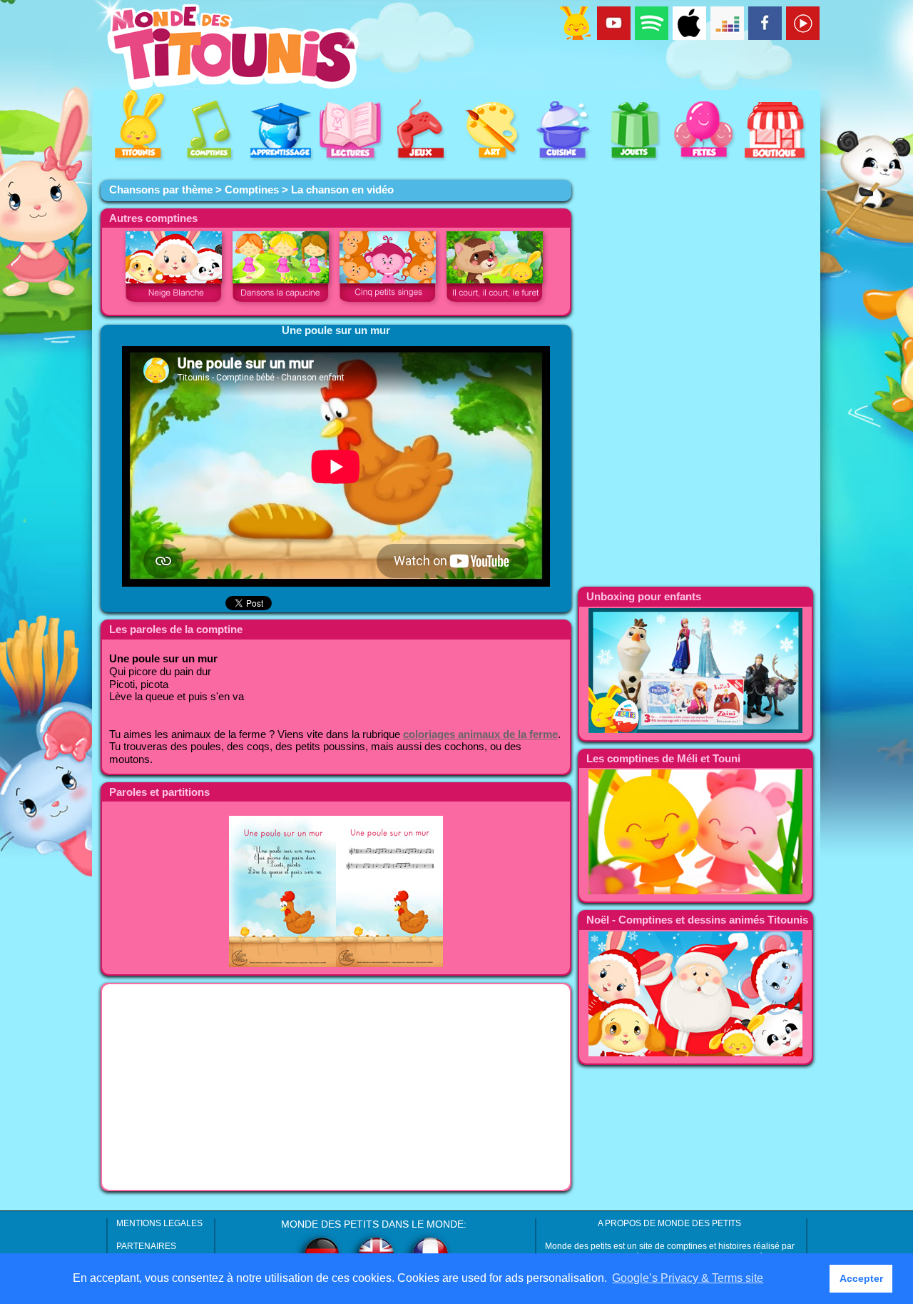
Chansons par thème (161, 190)
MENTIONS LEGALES (159, 1223)
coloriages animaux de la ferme (480, 734)
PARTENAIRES (146, 1246)
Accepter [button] (861, 1278)
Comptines (252, 190)
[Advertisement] (336, 1087)
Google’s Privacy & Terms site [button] (687, 1278)
